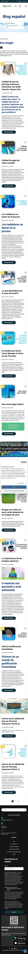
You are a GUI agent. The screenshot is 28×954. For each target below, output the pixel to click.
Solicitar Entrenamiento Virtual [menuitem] (14, 851)
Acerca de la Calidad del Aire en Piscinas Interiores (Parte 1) (13, 767)
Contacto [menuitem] (19, 1)
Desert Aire (10, 120)
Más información (9, 132)
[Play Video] (3, 579)
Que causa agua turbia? (13, 404)
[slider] (11, 579)
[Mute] (18, 579)
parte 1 (10, 117)
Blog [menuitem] (14, 841)
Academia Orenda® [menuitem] (14, 846)
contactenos (20, 418)
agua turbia (8, 175)
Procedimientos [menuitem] (14, 844)
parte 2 (14, 117)
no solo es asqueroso (17, 235)
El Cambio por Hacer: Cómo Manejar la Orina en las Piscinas (12, 353)
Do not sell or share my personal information (14, 490)
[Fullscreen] (23, 579)
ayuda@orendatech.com (6, 820)
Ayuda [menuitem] (24, 1)
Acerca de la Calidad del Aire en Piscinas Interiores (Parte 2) (13, 721)
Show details (21, 483)
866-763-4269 (5, 1)
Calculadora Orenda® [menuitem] (14, 849)
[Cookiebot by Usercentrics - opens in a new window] (21, 462)
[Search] (25, 809)
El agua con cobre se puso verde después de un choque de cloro (12, 512)
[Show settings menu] (20, 579)
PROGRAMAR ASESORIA (13, 426)
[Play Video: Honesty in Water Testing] (13, 572)
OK (14, 487)
